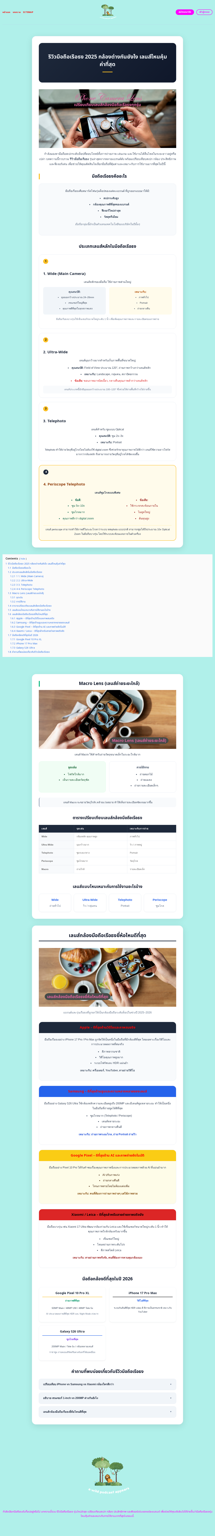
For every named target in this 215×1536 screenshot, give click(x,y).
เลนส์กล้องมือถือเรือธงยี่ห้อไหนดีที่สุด (107, 1411)
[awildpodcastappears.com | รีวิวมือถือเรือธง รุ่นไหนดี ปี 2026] (107, 12)
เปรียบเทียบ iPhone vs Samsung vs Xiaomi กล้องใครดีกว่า (107, 1384)
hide (23, 558)
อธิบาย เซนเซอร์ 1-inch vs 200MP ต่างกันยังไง (107, 1398)
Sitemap (28, 12)
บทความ (17, 12)
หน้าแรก (6, 12)
